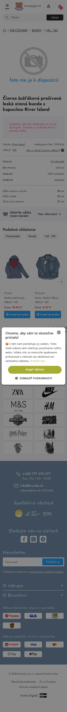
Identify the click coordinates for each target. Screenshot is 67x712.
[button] (33, 378)
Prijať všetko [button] (34, 369)
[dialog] (33, 356)
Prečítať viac (37, 361)
